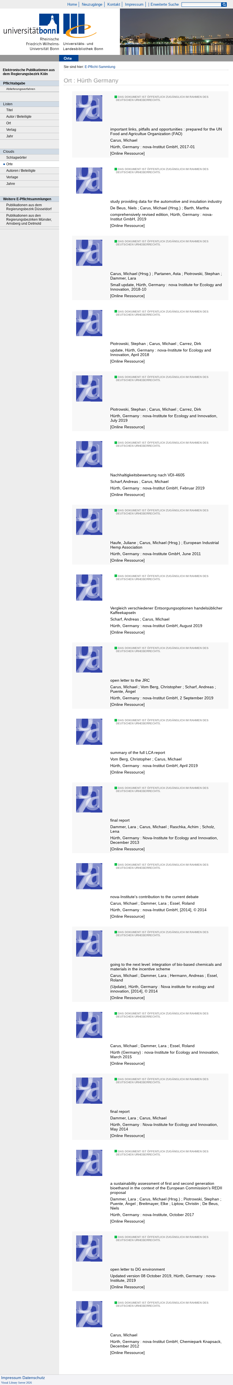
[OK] (224, 5)
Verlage (12, 177)
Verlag (11, 130)
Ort (8, 123)
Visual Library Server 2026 (16, 1382)
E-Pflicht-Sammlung (100, 67)
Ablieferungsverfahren (20, 88)
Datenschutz (33, 1377)
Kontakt (113, 5)
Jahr (9, 136)
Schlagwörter (16, 158)
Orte (9, 164)
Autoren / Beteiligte (21, 171)
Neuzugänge (92, 5)
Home (72, 5)
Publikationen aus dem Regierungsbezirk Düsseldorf (28, 207)
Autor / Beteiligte (19, 117)
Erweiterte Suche (165, 5)
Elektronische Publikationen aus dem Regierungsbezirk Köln (29, 72)
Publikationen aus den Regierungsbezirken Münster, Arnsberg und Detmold (29, 220)
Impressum (134, 5)
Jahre (10, 184)
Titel (9, 110)
